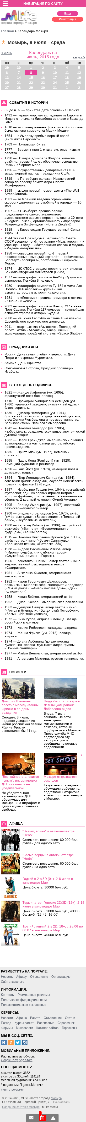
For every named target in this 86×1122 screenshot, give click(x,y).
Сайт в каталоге (12, 981)
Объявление (39, 976)
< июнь (6, 53)
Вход (67, 13)
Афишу (21, 976)
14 (19, 78)
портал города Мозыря (19, 23)
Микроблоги (24, 1028)
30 (19, 68)
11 (67, 73)
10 (55, 73)
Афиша (21, 1018)
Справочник (66, 1023)
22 (31, 83)
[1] (42, 1118)
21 (19, 83)
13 (7, 78)
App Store (25, 1060)
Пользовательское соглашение (23, 1005)
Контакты (7, 995)
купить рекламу (12, 1089)
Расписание (45, 1023)
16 (43, 78)
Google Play (9, 1060)
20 (7, 83)
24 (55, 83)
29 (7, 68)
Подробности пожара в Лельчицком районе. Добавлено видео (62, 705)
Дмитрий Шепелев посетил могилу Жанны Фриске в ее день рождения (20, 706)
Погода (6, 1023)
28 (19, 88)
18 (67, 78)
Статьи (70, 1018)
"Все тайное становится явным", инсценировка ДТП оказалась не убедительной (20, 782)
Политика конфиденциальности (24, 1000)
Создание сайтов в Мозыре (21, 1107)
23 (43, 83)
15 (31, 78)
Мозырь (56, 1098)
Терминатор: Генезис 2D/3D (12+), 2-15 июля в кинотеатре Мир (53, 904)
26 (79, 83)
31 (55, 88)
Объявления (53, 1018)
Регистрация (67, 19)
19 (79, 78)
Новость (7, 976)
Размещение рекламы (34, 995)
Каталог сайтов (47, 1028)
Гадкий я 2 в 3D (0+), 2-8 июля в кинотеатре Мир (47, 880)
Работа (35, 1018)
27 (7, 88)
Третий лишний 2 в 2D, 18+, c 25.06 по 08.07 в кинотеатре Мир (52, 928)
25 (67, 83)
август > (79, 57)
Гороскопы (69, 1028)
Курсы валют (24, 1023)
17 (55, 78)
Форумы (7, 1028)
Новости (7, 1018)
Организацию (60, 976)
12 (79, 73)
